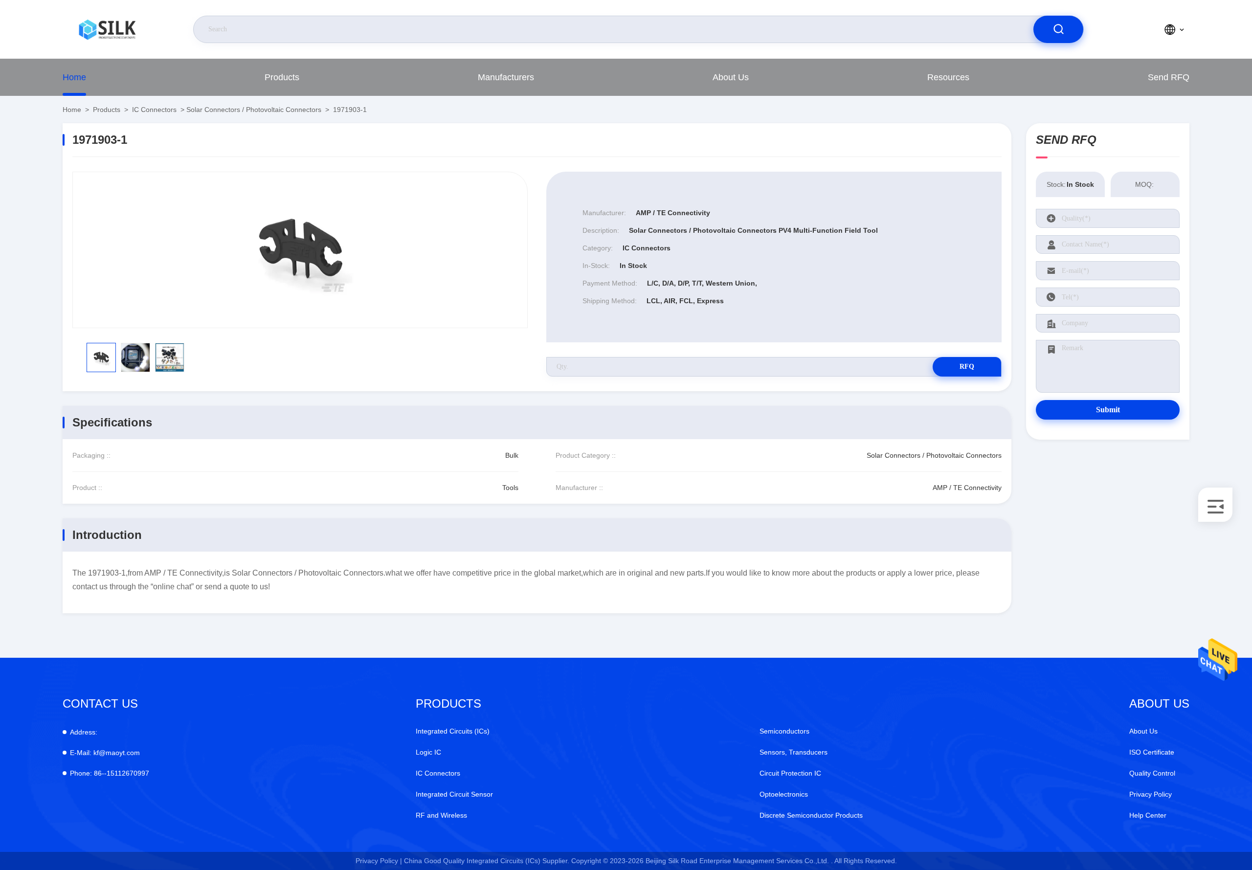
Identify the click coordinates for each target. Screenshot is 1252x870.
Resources (948, 77)
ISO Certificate (1151, 752)
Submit (1108, 409)
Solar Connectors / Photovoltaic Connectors (253, 109)
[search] (1058, 29)
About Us (731, 77)
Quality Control (1152, 773)
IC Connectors (154, 109)
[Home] (107, 29)
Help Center (1147, 815)
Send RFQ (1168, 77)
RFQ (967, 366)
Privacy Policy (1150, 794)
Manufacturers (506, 77)
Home (74, 77)
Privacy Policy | (379, 861)
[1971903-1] (300, 250)
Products (282, 77)
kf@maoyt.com (105, 753)
